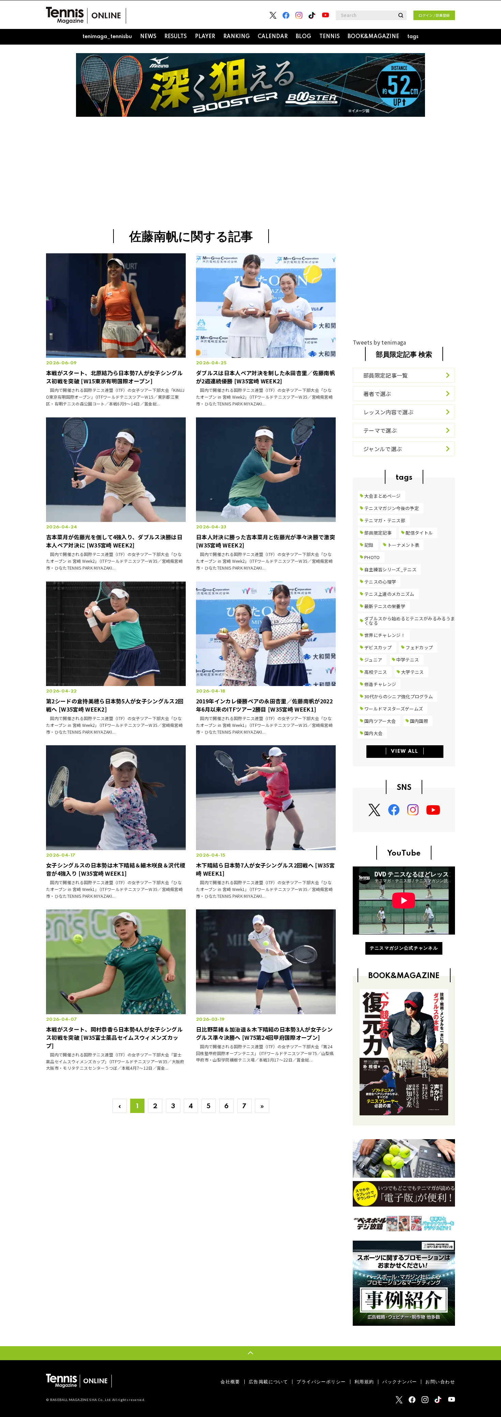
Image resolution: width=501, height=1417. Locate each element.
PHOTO (372, 557)
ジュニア (373, 659)
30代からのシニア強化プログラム (398, 696)
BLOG (303, 36)
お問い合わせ (440, 1382)
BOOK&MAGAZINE (373, 36)
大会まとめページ (382, 496)
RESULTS (175, 36)
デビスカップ (378, 647)
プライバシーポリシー (321, 1382)
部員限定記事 (378, 532)
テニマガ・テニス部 (384, 520)
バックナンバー (399, 1382)
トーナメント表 (403, 545)
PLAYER (205, 36)
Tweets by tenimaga (379, 342)
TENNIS (329, 36)
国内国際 (419, 721)
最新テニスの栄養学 (384, 606)
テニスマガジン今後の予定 (391, 508)
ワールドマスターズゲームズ (393, 708)
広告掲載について (268, 1382)
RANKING (236, 36)
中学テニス (407, 659)
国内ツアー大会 (380, 721)
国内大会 (373, 733)
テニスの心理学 (380, 581)
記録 (369, 545)
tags (413, 36)
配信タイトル (419, 532)
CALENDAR (273, 36)
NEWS (148, 36)
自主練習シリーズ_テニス (390, 569)
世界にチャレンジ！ (384, 635)
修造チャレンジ (380, 684)
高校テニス (375, 672)
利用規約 (364, 1382)
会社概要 (230, 1382)
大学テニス (412, 672)
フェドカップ (419, 647)
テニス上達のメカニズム (389, 594)
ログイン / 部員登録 (434, 15)
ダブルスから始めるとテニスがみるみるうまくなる (409, 620)
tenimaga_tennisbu (107, 36)
